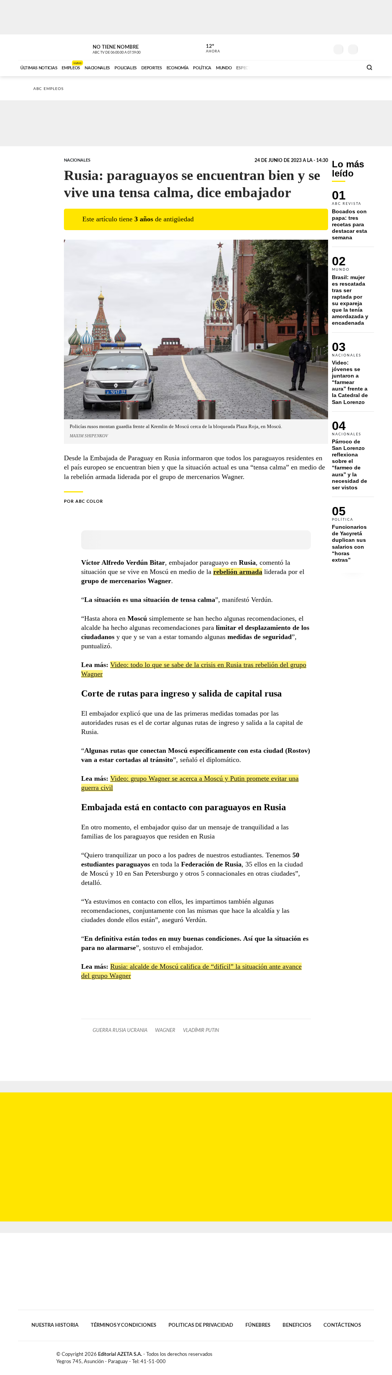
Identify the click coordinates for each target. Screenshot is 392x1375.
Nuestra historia (54, 1325)
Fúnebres (257, 1325)
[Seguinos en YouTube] (311, 47)
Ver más (353, 219)
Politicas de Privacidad (200, 1325)
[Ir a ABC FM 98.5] (346, 67)
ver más (208, 48)
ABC (38, 47)
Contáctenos (342, 1325)
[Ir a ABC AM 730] (316, 67)
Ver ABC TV (131, 48)
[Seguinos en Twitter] (299, 47)
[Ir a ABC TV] (295, 67)
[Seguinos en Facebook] (288, 47)
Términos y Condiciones (123, 1325)
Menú (367, 48)
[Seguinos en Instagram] (322, 47)
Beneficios (297, 1325)
